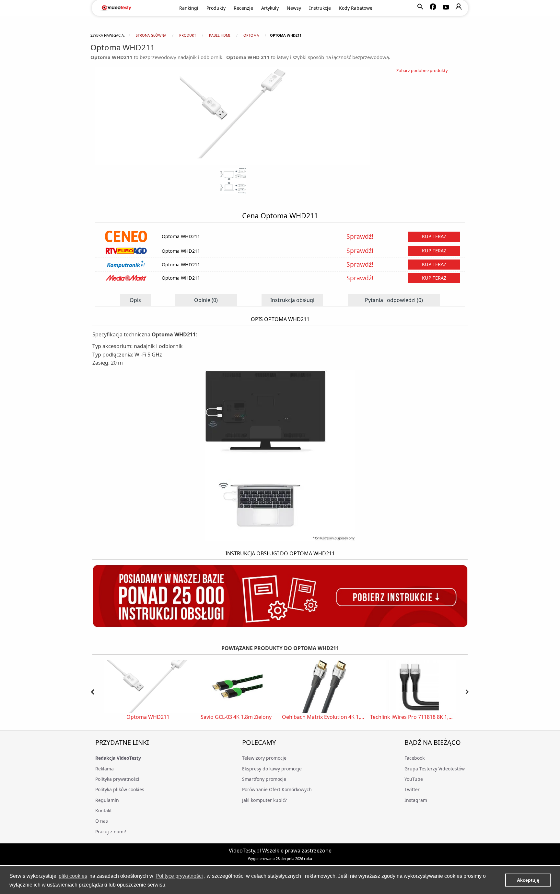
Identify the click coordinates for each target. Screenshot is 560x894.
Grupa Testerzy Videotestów (434, 769)
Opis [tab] (135, 300)
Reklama (104, 769)
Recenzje (243, 8)
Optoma (251, 35)
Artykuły (270, 8)
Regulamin (107, 800)
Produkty (216, 8)
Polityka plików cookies (119, 789)
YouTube (413, 779)
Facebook (414, 758)
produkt (187, 35)
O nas (101, 821)
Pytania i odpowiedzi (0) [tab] (394, 300)
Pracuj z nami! (110, 831)
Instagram (415, 800)
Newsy (294, 8)
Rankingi (188, 8)
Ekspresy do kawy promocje (272, 769)
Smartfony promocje (264, 779)
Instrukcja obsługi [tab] (292, 300)
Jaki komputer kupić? (264, 800)
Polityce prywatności (179, 876)
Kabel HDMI (219, 35)
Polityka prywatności (117, 779)
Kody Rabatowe (355, 8)
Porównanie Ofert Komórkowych (277, 789)
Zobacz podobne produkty (422, 70)
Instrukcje (320, 8)
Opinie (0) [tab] (206, 300)
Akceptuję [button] (528, 880)
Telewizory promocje (264, 758)
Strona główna (151, 35)
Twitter (412, 789)
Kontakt (103, 810)
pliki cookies (73, 876)
